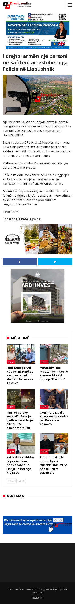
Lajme (11, 362)
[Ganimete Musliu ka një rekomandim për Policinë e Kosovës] (54, 399)
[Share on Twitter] (55, 261)
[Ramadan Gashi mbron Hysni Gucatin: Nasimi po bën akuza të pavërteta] (54, 443)
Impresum (37, 597)
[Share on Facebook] (20, 261)
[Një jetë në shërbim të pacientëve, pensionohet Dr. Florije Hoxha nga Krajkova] (21, 443)
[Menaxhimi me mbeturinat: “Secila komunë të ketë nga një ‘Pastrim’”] (54, 354)
